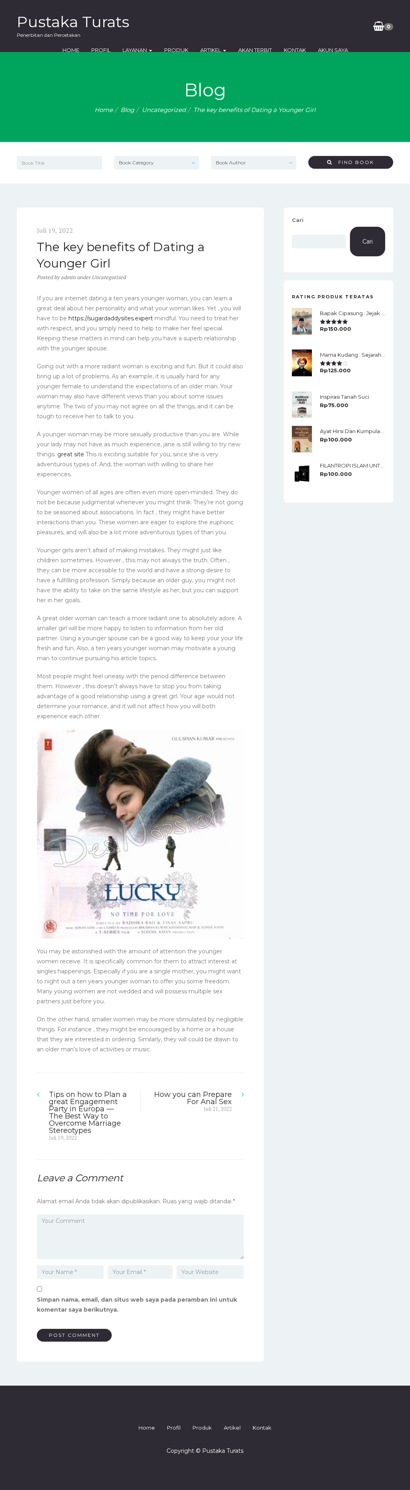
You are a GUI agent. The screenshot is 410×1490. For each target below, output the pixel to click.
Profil (101, 50)
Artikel (211, 50)
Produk (176, 50)
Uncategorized (164, 110)
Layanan (135, 50)
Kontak (295, 50)
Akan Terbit (255, 50)
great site (70, 454)
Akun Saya (333, 50)
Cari (297, 220)
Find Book (353, 162)
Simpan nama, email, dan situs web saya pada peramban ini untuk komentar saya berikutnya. (137, 1304)
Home (70, 50)
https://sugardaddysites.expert (110, 318)
